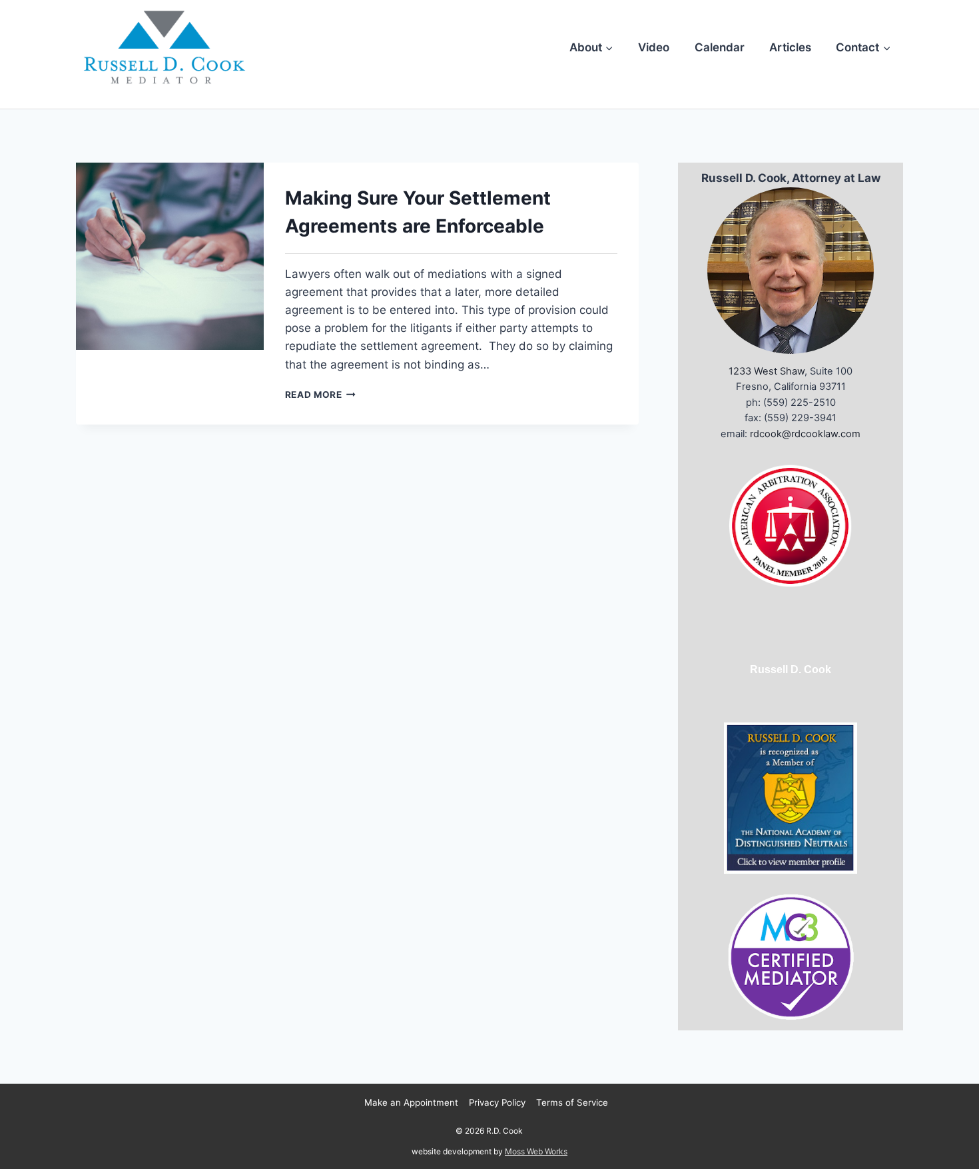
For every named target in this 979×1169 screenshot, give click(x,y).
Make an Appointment (411, 1102)
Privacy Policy (497, 1102)
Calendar (720, 47)
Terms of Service (572, 1102)
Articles (790, 47)
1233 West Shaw (767, 371)
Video (653, 47)
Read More (320, 394)
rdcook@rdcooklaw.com (805, 434)
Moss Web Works (536, 1151)
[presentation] (170, 257)
